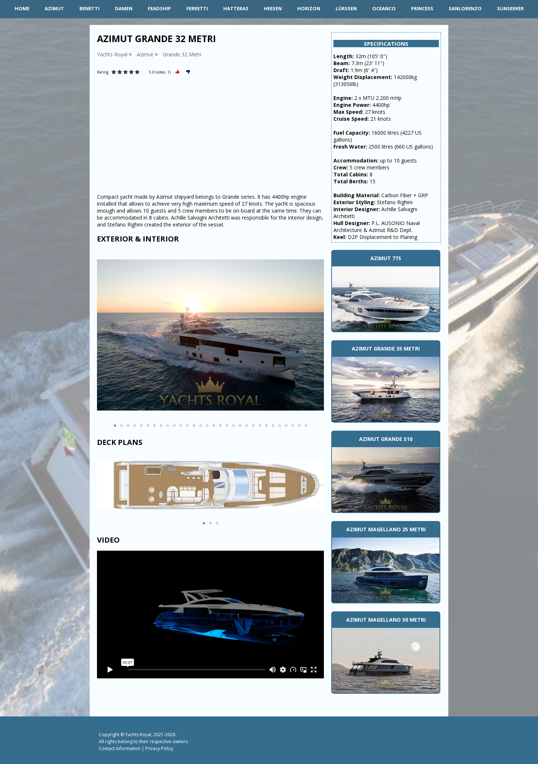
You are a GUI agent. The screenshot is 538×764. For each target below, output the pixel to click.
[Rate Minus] (188, 72)
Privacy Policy (159, 748)
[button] (317, 335)
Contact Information (120, 748)
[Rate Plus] (177, 72)
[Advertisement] (210, 134)
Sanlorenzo (465, 8)
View (386, 298)
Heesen (273, 8)
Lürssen (346, 8)
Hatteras (236, 8)
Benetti (89, 8)
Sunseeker (510, 8)
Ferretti (197, 8)
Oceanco (384, 8)
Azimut (54, 8)
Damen (123, 8)
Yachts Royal (138, 734)
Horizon (308, 8)
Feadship (159, 8)
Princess (422, 8)
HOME (22, 8)
